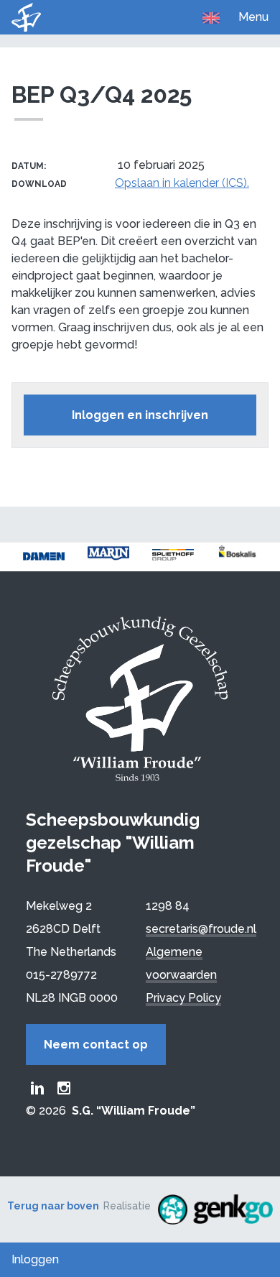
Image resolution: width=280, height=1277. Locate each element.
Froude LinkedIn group (37, 1088)
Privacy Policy (183, 998)
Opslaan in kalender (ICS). (182, 183)
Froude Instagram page (63, 1088)
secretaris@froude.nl (201, 929)
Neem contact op (96, 1044)
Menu (253, 17)
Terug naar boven (53, 1206)
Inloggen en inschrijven (140, 415)
